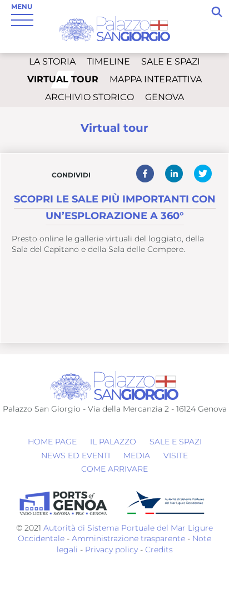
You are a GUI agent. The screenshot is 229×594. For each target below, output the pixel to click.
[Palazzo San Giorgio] (114, 28)
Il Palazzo (113, 442)
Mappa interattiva (155, 79)
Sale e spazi (170, 61)
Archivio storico (89, 97)
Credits (159, 549)
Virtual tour (62, 79)
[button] (145, 173)
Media (136, 456)
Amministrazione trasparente (128, 538)
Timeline (108, 61)
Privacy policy (110, 549)
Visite (175, 456)
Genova (164, 97)
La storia (52, 61)
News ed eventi (75, 456)
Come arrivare (114, 469)
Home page (52, 442)
